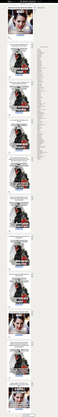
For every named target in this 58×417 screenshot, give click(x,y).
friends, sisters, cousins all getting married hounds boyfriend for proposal (19, 83)
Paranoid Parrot (39, 119)
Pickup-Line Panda (39, 122)
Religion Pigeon (39, 128)
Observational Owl (39, 114)
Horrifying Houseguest (40, 97)
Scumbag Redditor (39, 137)
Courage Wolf (39, 66)
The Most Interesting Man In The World (42, 152)
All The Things (39, 50)
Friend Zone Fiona (39, 82)
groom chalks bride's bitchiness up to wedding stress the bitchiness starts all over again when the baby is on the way (19, 159)
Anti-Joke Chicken (39, 54)
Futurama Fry (39, 83)
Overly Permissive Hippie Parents (41, 118)
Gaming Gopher (39, 84)
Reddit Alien (38, 125)
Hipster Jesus (39, 95)
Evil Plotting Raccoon (40, 75)
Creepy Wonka (39, 69)
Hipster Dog (38, 93)
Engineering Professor (40, 73)
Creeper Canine (39, 68)
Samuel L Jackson (39, 131)
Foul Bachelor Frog (39, 80)
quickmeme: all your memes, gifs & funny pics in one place (9, 1)
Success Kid (39, 149)
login (49, 1)
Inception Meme (39, 101)
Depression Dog (39, 71)
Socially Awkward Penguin (40, 147)
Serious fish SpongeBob (40, 139)
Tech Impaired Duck (39, 151)
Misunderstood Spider (40, 112)
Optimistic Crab (39, 116)
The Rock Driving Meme (40, 153)
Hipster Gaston (39, 94)
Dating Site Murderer (40, 70)
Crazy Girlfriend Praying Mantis (41, 67)
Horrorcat (38, 98)
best (17, 1)
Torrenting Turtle (39, 154)
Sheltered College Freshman (41, 141)
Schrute (38, 132)
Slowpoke (38, 145)
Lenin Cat (38, 108)
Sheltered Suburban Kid (40, 142)
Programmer (38, 123)
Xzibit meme (38, 158)
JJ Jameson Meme (39, 104)
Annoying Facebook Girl (40, 53)
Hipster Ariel (38, 91)
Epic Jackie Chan (39, 74)
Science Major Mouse (40, 133)
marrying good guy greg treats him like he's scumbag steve (19, 237)
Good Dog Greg (39, 85)
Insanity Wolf (39, 102)
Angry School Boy (39, 51)
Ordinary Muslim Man (40, 117)
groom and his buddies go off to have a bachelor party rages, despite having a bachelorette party (19, 198)
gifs (32, 3)
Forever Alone (39, 79)
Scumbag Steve (39, 138)
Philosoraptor (39, 120)
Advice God (38, 49)
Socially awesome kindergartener (41, 146)
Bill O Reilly (38, 59)
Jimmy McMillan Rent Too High (41, 103)
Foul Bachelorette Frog (40, 81)
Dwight (38, 72)
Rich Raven (38, 129)
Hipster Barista (39, 92)
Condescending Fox (39, 65)
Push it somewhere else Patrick (41, 124)
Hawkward (38, 89)
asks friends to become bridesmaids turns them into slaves (19, 274)
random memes (21, 1)
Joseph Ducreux (39, 105)
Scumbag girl (39, 136)
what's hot (14, 1)
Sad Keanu (38, 130)
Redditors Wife (39, 126)
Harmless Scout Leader (40, 88)
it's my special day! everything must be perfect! (19, 120)
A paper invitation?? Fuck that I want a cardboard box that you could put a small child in (19, 384)
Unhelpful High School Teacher (41, 155)
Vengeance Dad (39, 156)
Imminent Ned (39, 100)
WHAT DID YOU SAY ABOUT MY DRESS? (19, 312)
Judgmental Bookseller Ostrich (41, 106)
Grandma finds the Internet (40, 87)
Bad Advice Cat (39, 56)
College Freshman (39, 64)
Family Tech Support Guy (40, 77)
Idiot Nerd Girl (39, 99)
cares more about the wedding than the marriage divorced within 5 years (19, 45)
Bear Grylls (38, 58)
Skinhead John (39, 144)
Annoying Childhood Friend (40, 52)
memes (31, 3)
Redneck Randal (39, 127)
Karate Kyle (38, 107)
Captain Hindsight (39, 62)
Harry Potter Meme (39, 96)
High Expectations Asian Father (41, 90)
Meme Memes (39, 111)
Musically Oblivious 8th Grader (41, 113)
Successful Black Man (40, 150)
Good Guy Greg (39, 86)
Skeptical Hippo (39, 143)
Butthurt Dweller (39, 61)
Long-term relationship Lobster (41, 109)
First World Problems (40, 78)
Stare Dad (38, 148)
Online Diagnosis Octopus (40, 115)
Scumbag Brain (39, 135)
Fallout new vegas (39, 76)
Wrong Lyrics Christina (40, 157)
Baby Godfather (39, 55)
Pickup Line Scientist (40, 121)
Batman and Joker (39, 57)
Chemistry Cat (39, 63)
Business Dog (39, 60)
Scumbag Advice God (40, 134)
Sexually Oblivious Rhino (40, 140)
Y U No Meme (39, 159)
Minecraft (38, 110)
